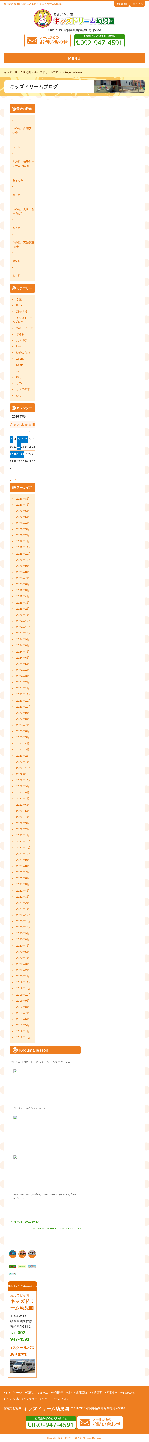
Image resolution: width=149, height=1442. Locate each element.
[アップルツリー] (12, 1266)
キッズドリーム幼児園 (46, 1408)
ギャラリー (30, 1398)
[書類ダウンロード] (122, 3)
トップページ (13, 1392)
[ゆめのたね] (32, 1266)
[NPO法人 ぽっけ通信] (22, 1266)
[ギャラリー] (12, 1253)
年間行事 (57, 1392)
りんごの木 (12, 1398)
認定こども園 (12, 1408)
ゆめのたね (128, 1392)
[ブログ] (22, 1253)
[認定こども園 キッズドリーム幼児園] (74, 18)
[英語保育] (32, 1253)
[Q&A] (137, 3)
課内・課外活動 (77, 1392)
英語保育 (96, 1392)
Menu (74, 58)
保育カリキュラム (37, 1392)
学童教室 (112, 1392)
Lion (67, 1062)
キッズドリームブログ (49, 1062)
